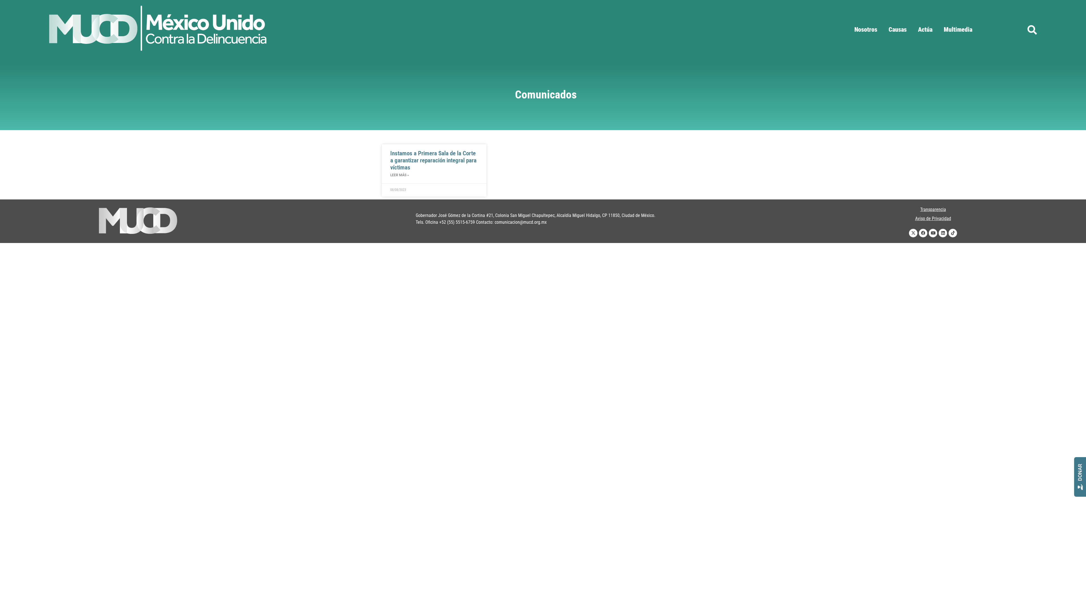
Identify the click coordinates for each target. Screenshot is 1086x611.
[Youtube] (933, 233)
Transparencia (933, 209)
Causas (898, 29)
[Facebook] (923, 233)
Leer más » (399, 175)
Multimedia (958, 29)
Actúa (925, 29)
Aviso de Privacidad (933, 218)
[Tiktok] (953, 233)
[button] (1032, 29)
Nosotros (865, 29)
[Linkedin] (943, 233)
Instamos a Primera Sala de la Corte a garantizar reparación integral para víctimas (433, 160)
